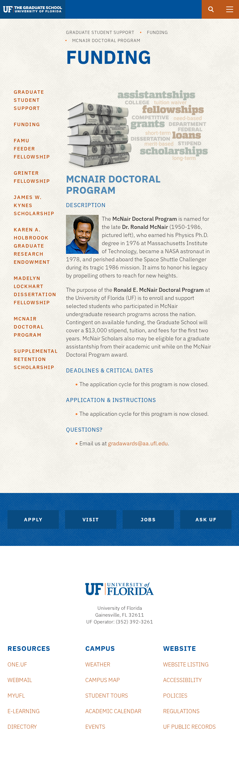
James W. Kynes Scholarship (34, 205)
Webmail (19, 680)
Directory (22, 726)
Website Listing (186, 664)
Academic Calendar (113, 711)
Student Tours (106, 695)
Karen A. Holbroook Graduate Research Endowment (32, 245)
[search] (211, 9)
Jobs (148, 519)
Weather (97, 664)
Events (95, 726)
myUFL (16, 695)
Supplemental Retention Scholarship (35, 359)
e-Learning (23, 711)
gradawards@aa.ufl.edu (138, 443)
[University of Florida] (119, 589)
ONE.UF (17, 664)
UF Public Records (189, 726)
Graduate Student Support (100, 32)
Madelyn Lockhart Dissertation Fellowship (35, 290)
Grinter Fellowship (32, 177)
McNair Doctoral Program (106, 40)
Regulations (181, 711)
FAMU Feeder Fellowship (32, 148)
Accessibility (182, 680)
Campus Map (102, 680)
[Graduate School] (32, 9)
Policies (175, 695)
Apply (33, 519)
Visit (90, 519)
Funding (157, 32)
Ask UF (206, 519)
